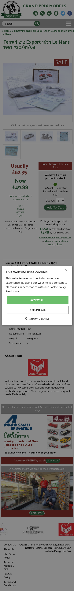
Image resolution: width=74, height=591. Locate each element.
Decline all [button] (38, 310)
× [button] (66, 270)
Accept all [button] (37, 300)
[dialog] (37, 295)
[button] (37, 318)
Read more (13, 291)
